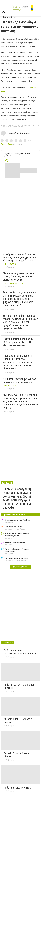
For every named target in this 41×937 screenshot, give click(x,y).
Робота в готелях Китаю (17, 787)
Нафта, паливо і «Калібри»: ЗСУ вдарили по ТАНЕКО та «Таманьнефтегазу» (18, 342)
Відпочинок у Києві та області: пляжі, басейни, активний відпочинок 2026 (20, 276)
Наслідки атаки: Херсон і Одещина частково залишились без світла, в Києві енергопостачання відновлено (17, 362)
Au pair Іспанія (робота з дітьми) (18, 720)
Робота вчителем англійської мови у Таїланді (20, 652)
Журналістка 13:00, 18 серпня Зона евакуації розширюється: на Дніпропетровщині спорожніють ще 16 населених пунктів (20, 401)
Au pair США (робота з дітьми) (16, 755)
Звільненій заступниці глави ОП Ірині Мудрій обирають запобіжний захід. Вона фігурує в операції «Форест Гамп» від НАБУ (19, 299)
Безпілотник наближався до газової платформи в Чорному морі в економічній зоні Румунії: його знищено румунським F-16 (20, 322)
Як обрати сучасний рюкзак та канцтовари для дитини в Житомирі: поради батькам (19, 257)
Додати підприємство (20, 567)
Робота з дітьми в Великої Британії (19, 686)
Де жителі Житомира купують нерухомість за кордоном (20, 380)
